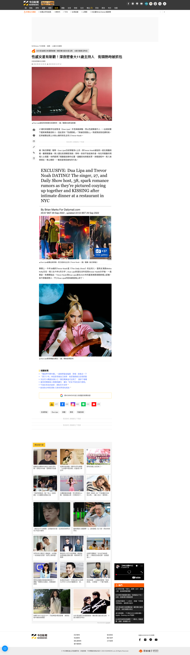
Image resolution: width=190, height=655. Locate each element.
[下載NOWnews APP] (155, 3)
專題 (49, 8)
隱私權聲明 (77, 640)
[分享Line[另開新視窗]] (34, 135)
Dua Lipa (55, 412)
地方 (109, 8)
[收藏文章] (34, 158)
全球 (69, 8)
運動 (63, 8)
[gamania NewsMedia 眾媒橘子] (148, 651)
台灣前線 (75, 12)
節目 (103, 8)
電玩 (88, 8)
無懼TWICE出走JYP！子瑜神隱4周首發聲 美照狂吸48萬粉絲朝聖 (51, 616)
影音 (97, 8)
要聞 (43, 8)
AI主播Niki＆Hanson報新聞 (101, 12)
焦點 (30, 8)
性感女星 (80, 412)
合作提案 (110, 640)
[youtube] (141, 3)
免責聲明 (77, 638)
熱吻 (71, 412)
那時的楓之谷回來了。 (95, 466)
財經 (75, 8)
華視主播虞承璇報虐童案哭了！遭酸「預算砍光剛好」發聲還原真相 (44, 582)
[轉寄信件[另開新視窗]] (34, 141)
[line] (137, 3)
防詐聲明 (77, 635)
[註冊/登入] (164, 3)
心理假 (85, 12)
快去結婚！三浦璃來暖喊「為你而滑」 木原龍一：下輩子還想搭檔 (98, 581)
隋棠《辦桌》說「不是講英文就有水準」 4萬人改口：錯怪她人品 (98, 494)
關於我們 (110, 638)
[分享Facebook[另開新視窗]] (34, 130)
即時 (37, 8)
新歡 (64, 412)
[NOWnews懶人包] (150, 3)
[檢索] (160, 3)
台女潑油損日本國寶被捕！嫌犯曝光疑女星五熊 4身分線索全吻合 (91, 616)
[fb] (128, 3)
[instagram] (132, 3)
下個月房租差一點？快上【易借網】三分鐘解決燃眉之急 (44, 494)
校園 (116, 8)
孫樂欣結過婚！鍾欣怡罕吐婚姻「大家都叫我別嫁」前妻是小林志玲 (71, 468)
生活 (82, 8)
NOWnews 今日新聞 (38, 46)
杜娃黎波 (44, 412)
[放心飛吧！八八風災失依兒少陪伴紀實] (47, 3)
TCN (66, 12)
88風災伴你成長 (45, 12)
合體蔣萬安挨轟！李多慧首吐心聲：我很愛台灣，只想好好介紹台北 (71, 494)
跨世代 (57, 12)
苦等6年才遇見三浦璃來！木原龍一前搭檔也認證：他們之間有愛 (45, 554)
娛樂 (56, 8)
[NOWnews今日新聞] (31, 3)
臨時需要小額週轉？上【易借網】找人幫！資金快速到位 (91, 529)
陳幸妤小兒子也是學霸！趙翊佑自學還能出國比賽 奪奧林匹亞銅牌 (71, 555)
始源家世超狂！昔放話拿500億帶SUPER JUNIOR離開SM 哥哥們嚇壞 (71, 581)
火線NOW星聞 (57, 46)
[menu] (26, 8)
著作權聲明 (77, 643)
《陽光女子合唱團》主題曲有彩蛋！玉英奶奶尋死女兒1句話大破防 (51, 529)
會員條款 (110, 635)
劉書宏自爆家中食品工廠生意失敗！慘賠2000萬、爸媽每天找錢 (44, 467)
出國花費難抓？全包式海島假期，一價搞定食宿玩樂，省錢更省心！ (98, 555)
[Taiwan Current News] (146, 3)
